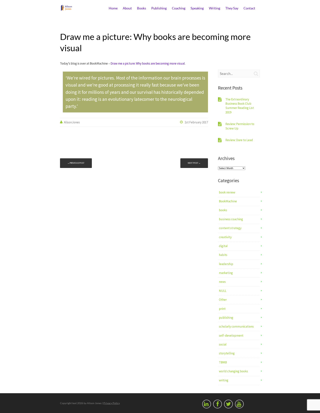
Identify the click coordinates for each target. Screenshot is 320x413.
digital (223, 246)
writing (223, 380)
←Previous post (75, 162)
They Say (231, 8)
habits (223, 255)
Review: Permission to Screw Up (239, 126)
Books (141, 8)
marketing (226, 273)
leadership (226, 264)
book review (227, 192)
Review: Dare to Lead (239, 140)
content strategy (230, 228)
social (222, 344)
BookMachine (228, 201)
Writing (214, 8)
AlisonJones (72, 122)
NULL (222, 291)
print (222, 309)
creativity (225, 237)
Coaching (178, 8)
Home (113, 8)
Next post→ (194, 162)
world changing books (233, 371)
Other (223, 300)
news (222, 282)
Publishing (159, 8)
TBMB (223, 362)
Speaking (197, 8)
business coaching (231, 219)
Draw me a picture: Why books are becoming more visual (148, 63)
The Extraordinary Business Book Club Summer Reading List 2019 (239, 105)
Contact (249, 8)
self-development (231, 335)
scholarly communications (236, 326)
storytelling (227, 353)
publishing (226, 318)
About (127, 8)
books (223, 210)
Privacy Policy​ (111, 403)
